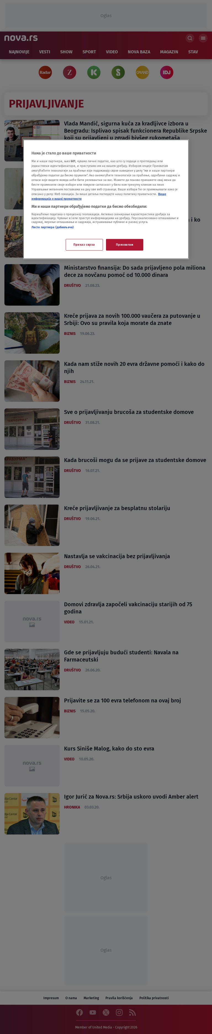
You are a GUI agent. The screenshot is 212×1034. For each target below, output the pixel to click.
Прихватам (124, 244)
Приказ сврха (84, 244)
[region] (106, 199)
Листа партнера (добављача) (52, 227)
